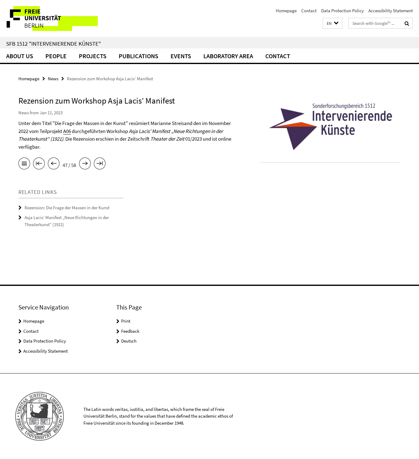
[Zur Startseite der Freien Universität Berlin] (51, 18)
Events (181, 56)
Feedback (130, 331)
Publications (138, 56)
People (56, 56)
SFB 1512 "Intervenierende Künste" (53, 43)
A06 (67, 131)
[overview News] (24, 164)
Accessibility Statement (390, 10)
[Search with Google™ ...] (407, 23)
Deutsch (128, 341)
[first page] (39, 164)
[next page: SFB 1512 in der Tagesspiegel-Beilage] (85, 164)
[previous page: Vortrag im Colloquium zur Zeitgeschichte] (54, 164)
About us (19, 56)
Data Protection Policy (342, 10)
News (53, 79)
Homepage (286, 10)
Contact (309, 10)
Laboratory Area (228, 56)
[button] (332, 23)
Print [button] (125, 321)
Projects (92, 56)
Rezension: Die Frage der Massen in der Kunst (67, 208)
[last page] (100, 164)
